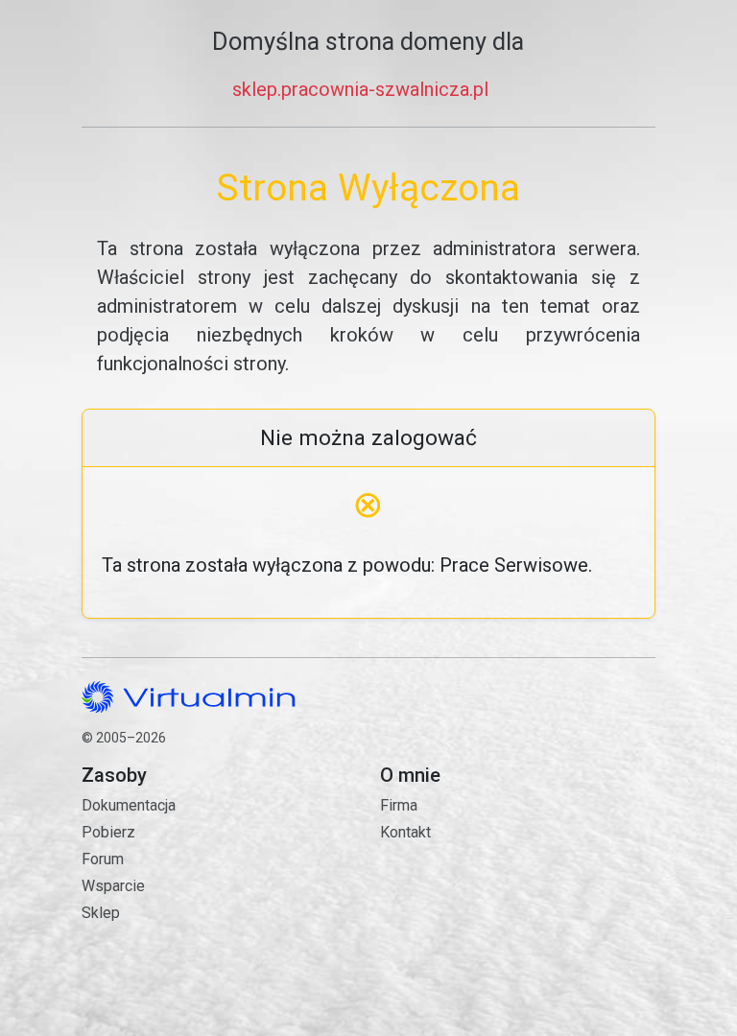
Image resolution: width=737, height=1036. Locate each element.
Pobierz (108, 832)
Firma (398, 805)
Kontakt (471, 898)
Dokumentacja (129, 805)
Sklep (101, 913)
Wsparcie (113, 886)
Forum (103, 859)
